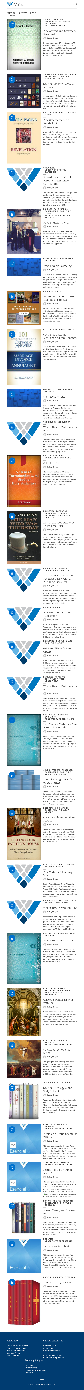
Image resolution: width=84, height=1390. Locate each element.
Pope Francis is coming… (58, 266)
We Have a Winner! (54, 396)
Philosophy (51, 513)
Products (50, 261)
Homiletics (48, 511)
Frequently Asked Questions (35, 1370)
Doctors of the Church (57, 22)
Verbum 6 (49, 217)
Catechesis (49, 168)
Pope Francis (61, 209)
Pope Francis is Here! (56, 222)
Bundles (62, 75)
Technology (49, 422)
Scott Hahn (51, 77)
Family (54, 259)
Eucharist (50, 717)
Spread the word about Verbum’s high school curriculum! (57, 180)
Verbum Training (31, 1368)
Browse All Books (49, 1346)
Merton (73, 75)
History (47, 1201)
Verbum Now (64, 422)
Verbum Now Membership (16, 1351)
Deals (46, 259)
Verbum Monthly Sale (56, 774)
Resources (61, 568)
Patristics (61, 511)
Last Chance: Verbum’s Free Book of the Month (60, 726)
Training (49, 867)
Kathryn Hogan (52, 38)
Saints (70, 719)
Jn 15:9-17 (69, 1192)
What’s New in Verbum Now (60, 907)
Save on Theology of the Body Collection (57, 1089)
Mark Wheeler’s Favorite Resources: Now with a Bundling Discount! (58, 579)
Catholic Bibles (48, 1348)
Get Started (29, 1365)
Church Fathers (51, 770)
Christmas (58, 20)
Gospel (60, 865)
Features (48, 677)
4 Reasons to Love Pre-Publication (57, 614)
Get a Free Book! (52, 463)
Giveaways (48, 389)
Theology (58, 79)
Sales (58, 291)
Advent (47, 20)
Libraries (61, 389)
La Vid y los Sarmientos (57, 1246)
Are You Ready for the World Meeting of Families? (60, 298)
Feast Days (51, 24)
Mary (72, 933)
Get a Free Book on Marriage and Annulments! (60, 336)
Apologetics (49, 75)
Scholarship (51, 211)
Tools (63, 679)
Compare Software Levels (16, 1348)
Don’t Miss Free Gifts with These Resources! (58, 524)
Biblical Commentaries (51, 1351)
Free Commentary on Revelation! (56, 122)
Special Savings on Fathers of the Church (59, 781)
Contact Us (29, 1373)
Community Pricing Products (53, 1358)
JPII (45, 1083)
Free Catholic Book (55, 26)
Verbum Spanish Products (58, 1044)
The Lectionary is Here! (57, 1282)
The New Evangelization (57, 215)
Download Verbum (13, 1353)
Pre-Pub (63, 513)
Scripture (64, 77)
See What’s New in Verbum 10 (18, 1346)
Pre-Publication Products (52, 1355)
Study (48, 79)
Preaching (50, 515)
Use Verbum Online (14, 1356)
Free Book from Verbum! (58, 940)
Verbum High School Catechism (55, 171)
